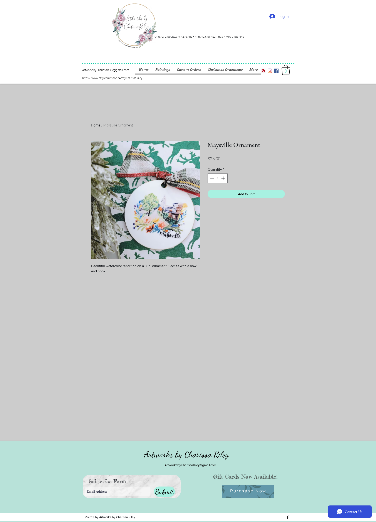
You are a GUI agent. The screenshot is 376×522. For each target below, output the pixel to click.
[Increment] (223, 178)
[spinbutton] (217, 178)
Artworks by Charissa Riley (186, 454)
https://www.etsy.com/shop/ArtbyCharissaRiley (112, 78)
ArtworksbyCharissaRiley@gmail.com (105, 69)
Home (95, 125)
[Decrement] (211, 178)
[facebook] (276, 71)
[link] (286, 70)
